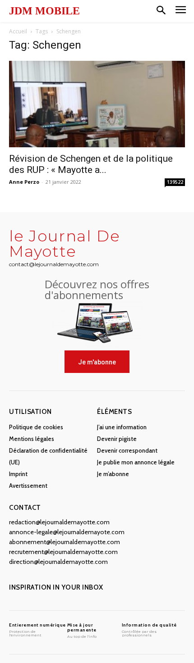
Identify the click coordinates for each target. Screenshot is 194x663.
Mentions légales (31, 438)
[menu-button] (181, 11)
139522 (175, 182)
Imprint (18, 473)
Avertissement (28, 485)
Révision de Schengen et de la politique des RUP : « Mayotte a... (91, 164)
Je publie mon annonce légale (136, 462)
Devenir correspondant (127, 450)
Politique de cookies (36, 427)
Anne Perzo (24, 181)
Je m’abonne (113, 473)
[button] (161, 11)
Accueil (18, 31)
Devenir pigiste (117, 438)
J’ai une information (122, 427)
